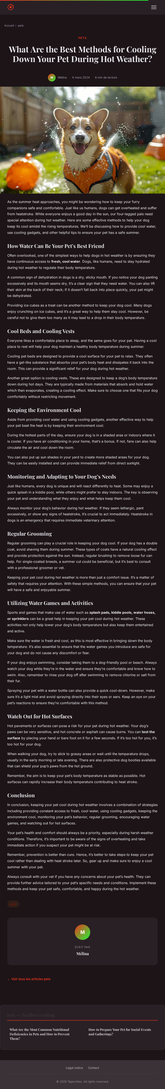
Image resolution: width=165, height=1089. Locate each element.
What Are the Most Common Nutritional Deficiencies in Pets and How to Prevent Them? (39, 1034)
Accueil (9, 25)
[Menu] (154, 7)
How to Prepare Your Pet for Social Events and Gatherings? (120, 1031)
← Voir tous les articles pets (28, 979)
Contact (93, 1068)
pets (21, 25)
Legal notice (74, 1068)
